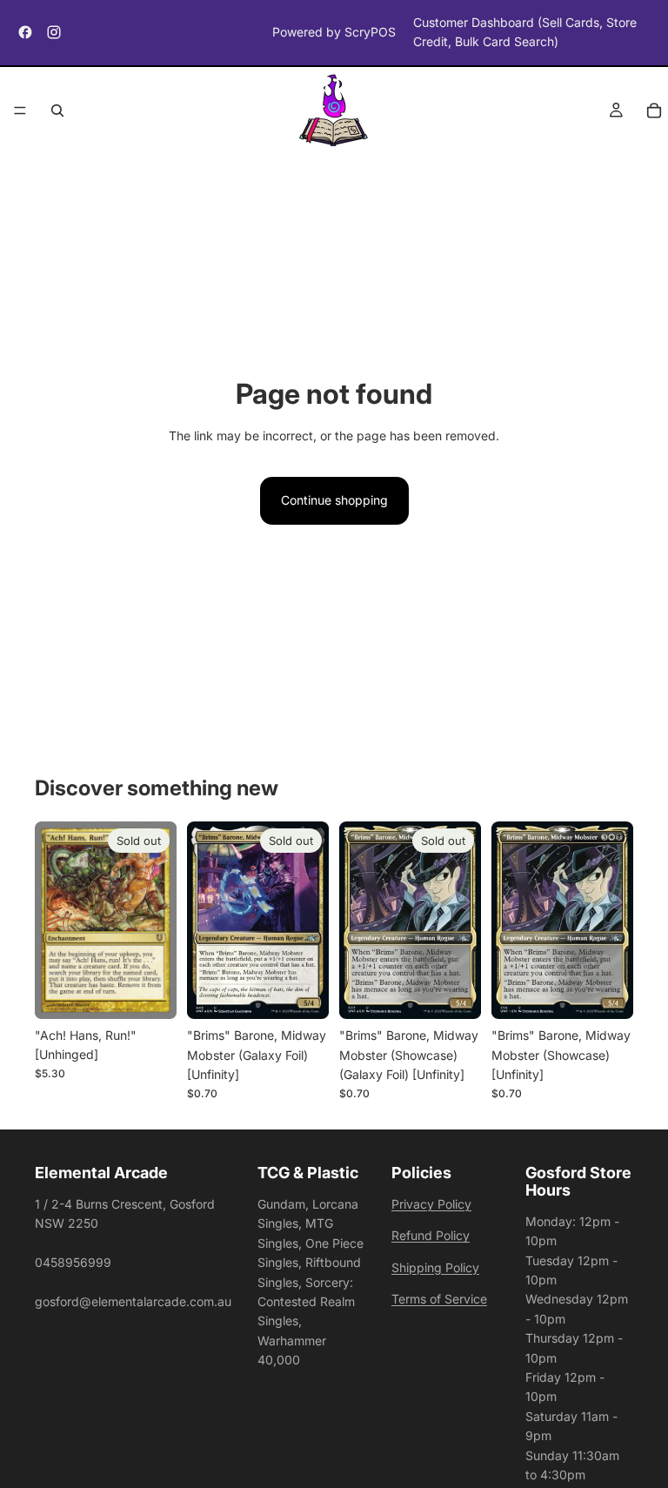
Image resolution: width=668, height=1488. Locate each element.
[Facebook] (25, 32)
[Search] (57, 110)
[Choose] (606, 992)
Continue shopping (334, 500)
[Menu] (20, 110)
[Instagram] (54, 32)
